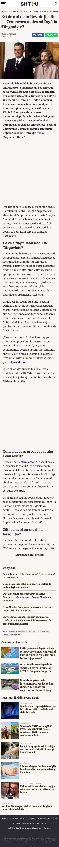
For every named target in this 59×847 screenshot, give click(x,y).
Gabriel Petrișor (8, 33)
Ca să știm (14, 11)
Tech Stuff (41, 823)
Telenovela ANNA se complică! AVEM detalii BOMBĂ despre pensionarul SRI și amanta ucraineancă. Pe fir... (36, 731)
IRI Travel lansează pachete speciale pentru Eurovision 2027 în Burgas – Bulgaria (36, 668)
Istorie (5, 818)
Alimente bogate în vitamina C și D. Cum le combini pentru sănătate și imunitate (38, 769)
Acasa (4, 11)
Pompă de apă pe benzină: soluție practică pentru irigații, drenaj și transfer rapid (37, 749)
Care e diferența (17, 818)
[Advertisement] (29, 172)
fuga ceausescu (43, 631)
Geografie (31, 818)
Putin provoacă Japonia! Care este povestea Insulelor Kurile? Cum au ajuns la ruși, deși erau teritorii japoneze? (38, 653)
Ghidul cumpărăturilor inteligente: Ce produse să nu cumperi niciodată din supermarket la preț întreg (36, 685)
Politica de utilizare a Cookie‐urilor (24, 828)
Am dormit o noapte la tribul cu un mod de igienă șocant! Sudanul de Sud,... (26, 808)
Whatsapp (51, 35)
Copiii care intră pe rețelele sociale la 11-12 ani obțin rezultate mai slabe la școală (38, 709)
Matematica (28, 823)
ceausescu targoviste (26, 631)
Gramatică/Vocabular (47, 818)
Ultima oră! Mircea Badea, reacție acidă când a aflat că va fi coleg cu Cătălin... (37, 789)
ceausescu (13, 631)
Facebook (37, 35)
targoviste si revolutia (12, 634)
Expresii (16, 823)
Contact (47, 828)
